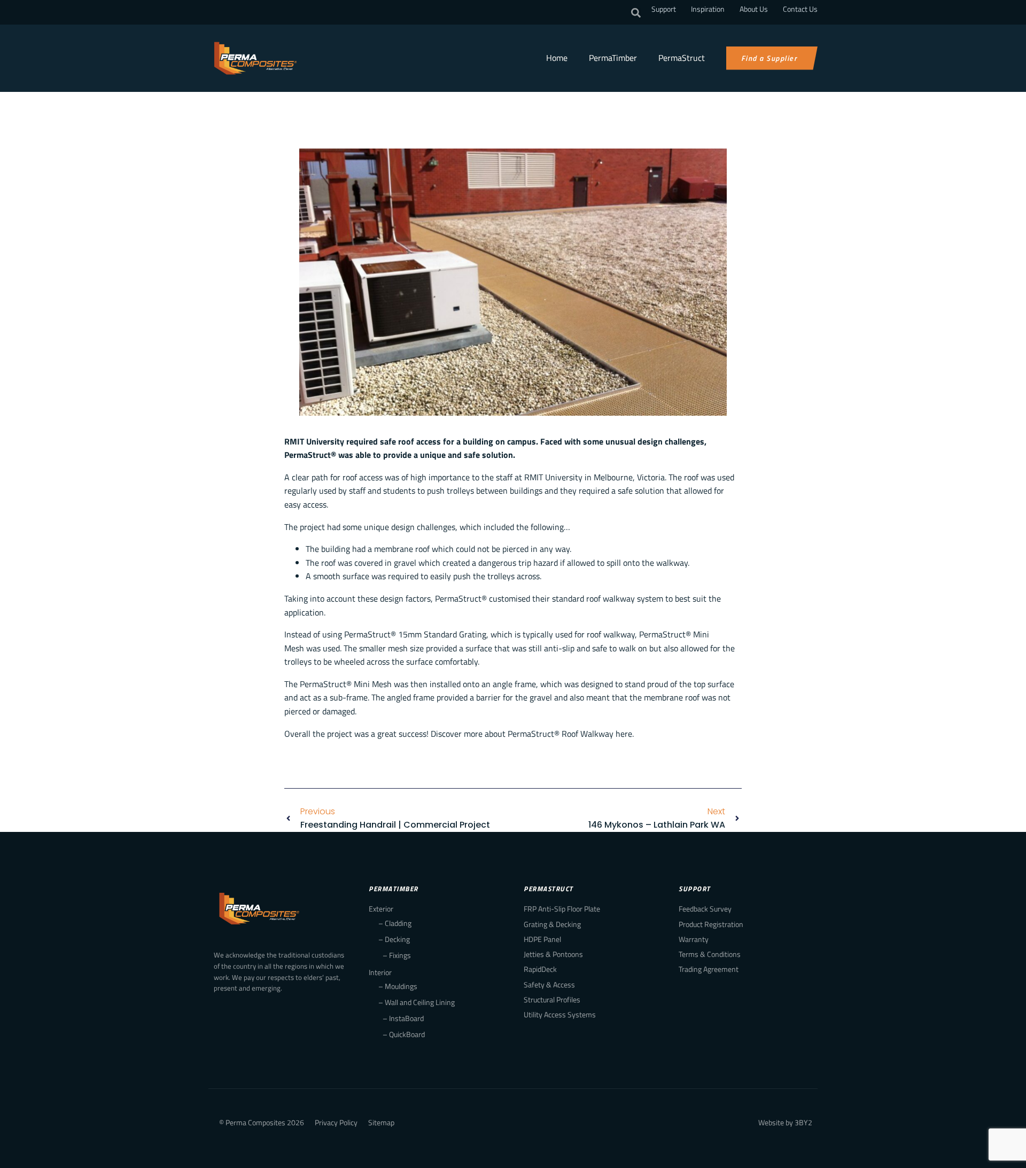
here (624, 733)
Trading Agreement (709, 969)
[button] (636, 13)
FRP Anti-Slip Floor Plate (562, 908)
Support (663, 8)
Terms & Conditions (710, 954)
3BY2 (803, 1122)
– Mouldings (397, 986)
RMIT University (553, 477)
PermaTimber (613, 57)
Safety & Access (549, 984)
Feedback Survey (705, 908)
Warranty (694, 939)
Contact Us (800, 8)
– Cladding (394, 923)
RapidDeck (540, 969)
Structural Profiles (552, 999)
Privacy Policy (336, 1122)
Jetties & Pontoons (553, 954)
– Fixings (397, 955)
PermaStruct (681, 57)
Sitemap (381, 1122)
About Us (754, 8)
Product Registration (711, 924)
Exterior (381, 908)
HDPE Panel (542, 939)
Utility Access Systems (560, 1014)
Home (557, 57)
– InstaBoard (403, 1018)
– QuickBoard (404, 1034)
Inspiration (708, 8)
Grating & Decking (552, 924)
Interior (380, 972)
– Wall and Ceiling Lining (416, 1002)
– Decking (394, 939)
